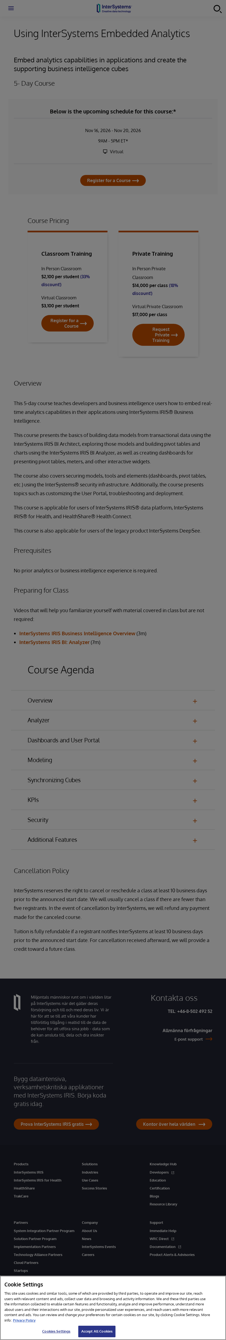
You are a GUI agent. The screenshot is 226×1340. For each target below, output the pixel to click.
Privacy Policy (24, 1320)
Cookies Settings (56, 1331)
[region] (113, 1308)
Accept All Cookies (96, 1331)
